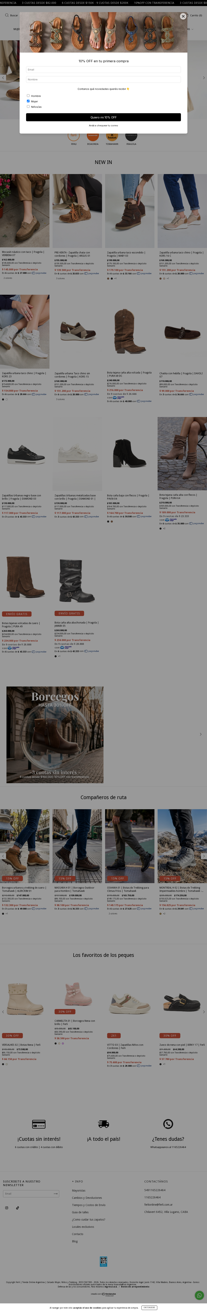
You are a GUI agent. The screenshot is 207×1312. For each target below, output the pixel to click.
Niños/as (36, 106)
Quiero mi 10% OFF (104, 117)
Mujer (34, 101)
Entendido (149, 1308)
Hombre (36, 95)
